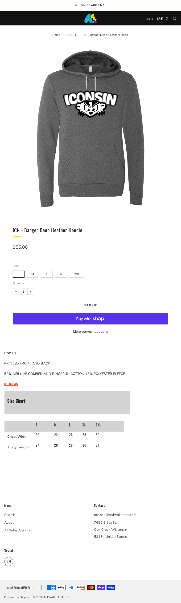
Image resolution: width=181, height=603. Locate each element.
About (9, 522)
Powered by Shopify (16, 597)
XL (61, 274)
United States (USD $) (18, 587)
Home (56, 34)
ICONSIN (71, 34)
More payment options (90, 331)
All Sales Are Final (18, 530)
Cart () (162, 18)
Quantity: (19, 283)
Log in (149, 18)
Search (9, 515)
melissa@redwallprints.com (115, 515)
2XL (77, 274)
